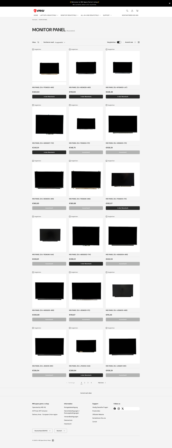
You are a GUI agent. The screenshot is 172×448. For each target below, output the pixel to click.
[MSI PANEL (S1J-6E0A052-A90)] (49, 179)
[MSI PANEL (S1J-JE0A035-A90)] (123, 291)
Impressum (67, 424)
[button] (137, 11)
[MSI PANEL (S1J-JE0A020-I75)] (86, 291)
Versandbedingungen (71, 417)
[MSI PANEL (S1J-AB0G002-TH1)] (86, 235)
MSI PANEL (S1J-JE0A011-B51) (116, 366)
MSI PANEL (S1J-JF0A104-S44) (79, 366)
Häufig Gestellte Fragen (100, 407)
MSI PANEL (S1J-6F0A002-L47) (116, 87)
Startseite (34, 19)
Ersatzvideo (96, 411)
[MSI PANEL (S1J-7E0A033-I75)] (123, 179)
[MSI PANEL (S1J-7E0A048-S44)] (49, 235)
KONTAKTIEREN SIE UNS (130, 15)
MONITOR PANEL (43, 19)
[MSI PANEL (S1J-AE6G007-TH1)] (49, 124)
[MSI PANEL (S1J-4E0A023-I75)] (123, 124)
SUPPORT (106, 15)
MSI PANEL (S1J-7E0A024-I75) (79, 143)
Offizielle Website (98, 414)
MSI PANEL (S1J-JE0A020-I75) (79, 310)
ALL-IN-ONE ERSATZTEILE (90, 15)
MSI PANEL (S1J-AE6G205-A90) (43, 310)
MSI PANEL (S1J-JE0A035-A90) (116, 310)
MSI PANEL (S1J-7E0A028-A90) (79, 199)
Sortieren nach (49, 42)
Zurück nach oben (86, 393)
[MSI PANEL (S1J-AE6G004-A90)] (123, 235)
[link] (70, 383)
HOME (36, 15)
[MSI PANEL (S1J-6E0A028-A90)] (86, 68)
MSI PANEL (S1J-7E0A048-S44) (43, 254)
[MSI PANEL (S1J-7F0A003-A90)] (49, 68)
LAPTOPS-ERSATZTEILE (48, 15)
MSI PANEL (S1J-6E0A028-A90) (80, 87)
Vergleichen (111, 42)
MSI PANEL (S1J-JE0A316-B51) (42, 366)
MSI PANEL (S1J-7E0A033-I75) (116, 199)
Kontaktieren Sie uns (99, 418)
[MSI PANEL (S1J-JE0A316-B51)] (49, 347)
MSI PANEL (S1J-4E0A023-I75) (116, 143)
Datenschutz (68, 420)
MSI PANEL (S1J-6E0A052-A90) (43, 199)
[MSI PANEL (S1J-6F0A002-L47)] (123, 68)
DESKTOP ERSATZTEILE (68, 15)
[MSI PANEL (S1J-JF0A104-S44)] (86, 347)
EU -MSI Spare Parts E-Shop (43, 440)
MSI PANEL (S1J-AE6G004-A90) (117, 254)
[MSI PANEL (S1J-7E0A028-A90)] (86, 179)
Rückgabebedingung (71, 407)
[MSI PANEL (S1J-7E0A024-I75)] (86, 124)
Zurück (94, 422)
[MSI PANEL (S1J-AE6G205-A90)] (49, 291)
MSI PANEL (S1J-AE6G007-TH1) (43, 143)
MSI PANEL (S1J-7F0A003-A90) (43, 87)
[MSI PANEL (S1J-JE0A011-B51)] (123, 347)
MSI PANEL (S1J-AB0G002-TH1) (80, 254)
